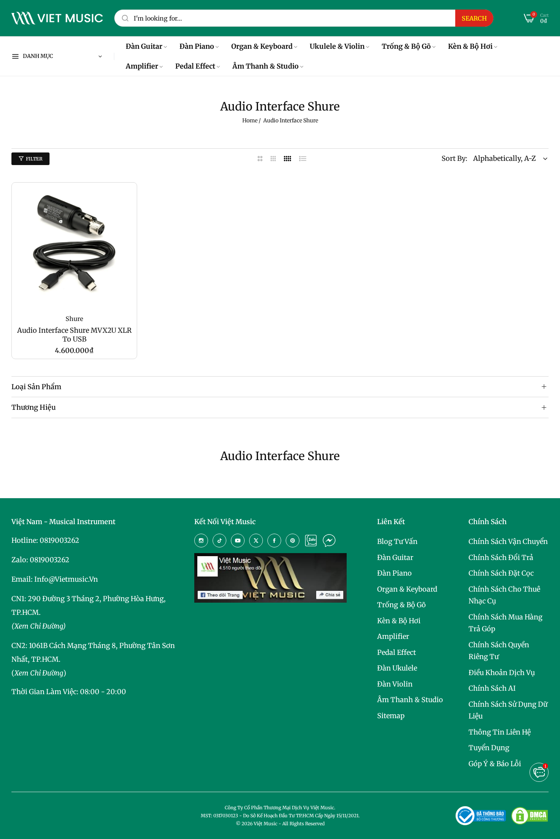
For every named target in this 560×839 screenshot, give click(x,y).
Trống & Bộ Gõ (401, 604)
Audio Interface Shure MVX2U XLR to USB (74, 334)
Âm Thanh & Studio (410, 699)
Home (250, 120)
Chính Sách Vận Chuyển (508, 541)
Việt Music (265, 823)
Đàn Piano (394, 573)
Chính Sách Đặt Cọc (501, 573)
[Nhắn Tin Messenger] (329, 540)
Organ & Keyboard (407, 589)
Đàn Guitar (395, 557)
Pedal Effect (396, 652)
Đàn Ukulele (397, 668)
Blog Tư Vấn (397, 541)
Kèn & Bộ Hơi (399, 620)
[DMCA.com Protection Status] (529, 815)
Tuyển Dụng (489, 747)
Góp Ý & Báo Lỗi (495, 763)
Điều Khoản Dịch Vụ (502, 672)
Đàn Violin (395, 684)
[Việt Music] (57, 18)
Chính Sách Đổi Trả (501, 557)
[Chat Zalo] (311, 540)
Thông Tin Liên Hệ (500, 732)
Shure (74, 318)
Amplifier (393, 636)
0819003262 (59, 540)
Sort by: (454, 158)
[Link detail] (201, 540)
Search (474, 18)
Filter (34, 159)
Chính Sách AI (492, 688)
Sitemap (391, 715)
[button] (127, 197)
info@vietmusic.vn (66, 579)
